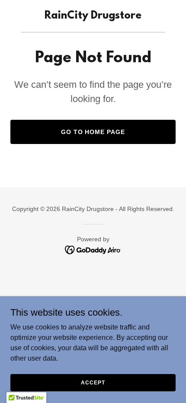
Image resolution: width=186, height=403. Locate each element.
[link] (93, 16)
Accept (93, 382)
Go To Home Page (93, 131)
